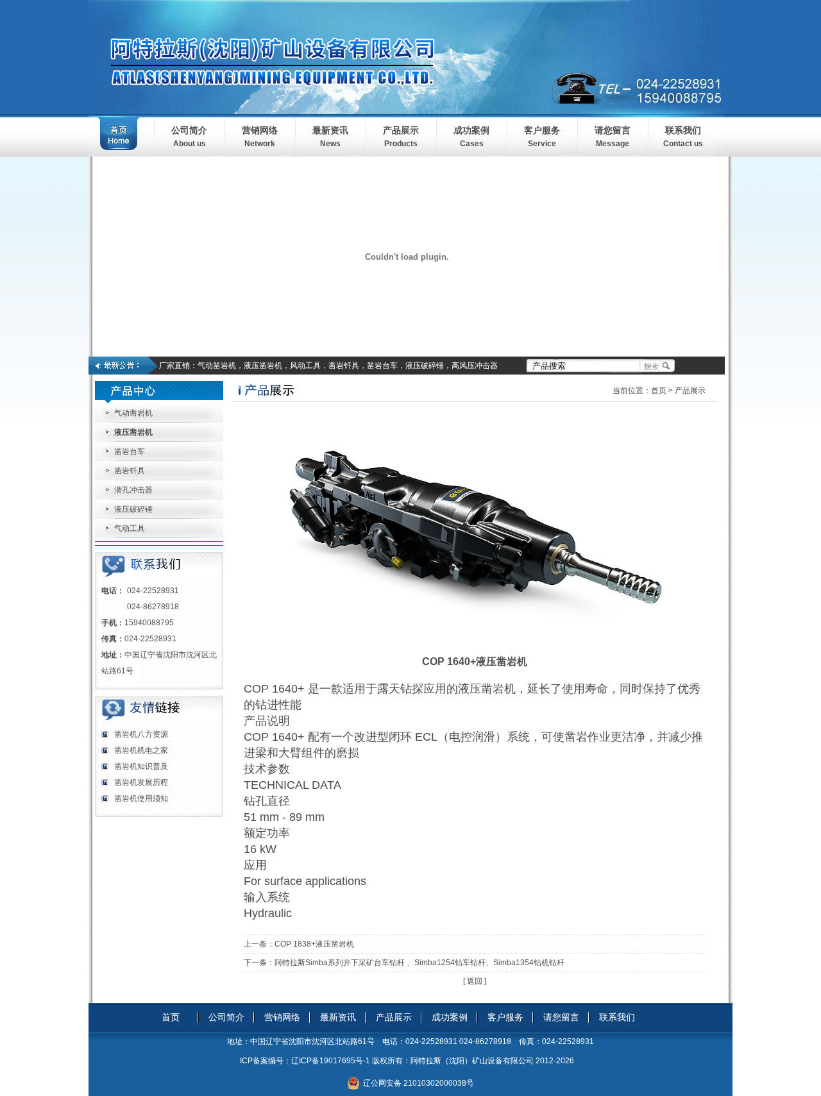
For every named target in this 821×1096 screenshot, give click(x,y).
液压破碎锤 (133, 509)
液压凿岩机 (133, 432)
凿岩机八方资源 (141, 734)
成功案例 (471, 130)
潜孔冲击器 (133, 489)
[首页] (121, 153)
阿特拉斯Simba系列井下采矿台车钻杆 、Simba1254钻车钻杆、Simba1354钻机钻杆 (419, 962)
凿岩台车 (129, 451)
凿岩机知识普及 (141, 766)
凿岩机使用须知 (141, 798)
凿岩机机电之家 (141, 750)
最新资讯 (330, 130)
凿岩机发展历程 (141, 782)
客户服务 (542, 130)
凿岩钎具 (129, 470)
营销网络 (260, 130)
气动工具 (129, 528)
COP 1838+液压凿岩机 (314, 944)
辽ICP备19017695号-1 (330, 1060)
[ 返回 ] (474, 981)
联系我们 (683, 130)
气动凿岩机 (133, 413)
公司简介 (189, 130)
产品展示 (401, 130)
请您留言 (613, 130)
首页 (658, 390)
